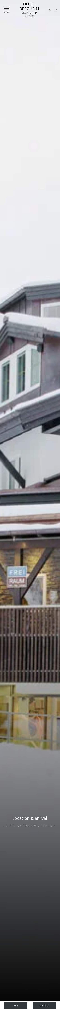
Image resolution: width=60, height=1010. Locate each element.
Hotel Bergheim (29, 7)
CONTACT (44, 1005)
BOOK (16, 1005)
